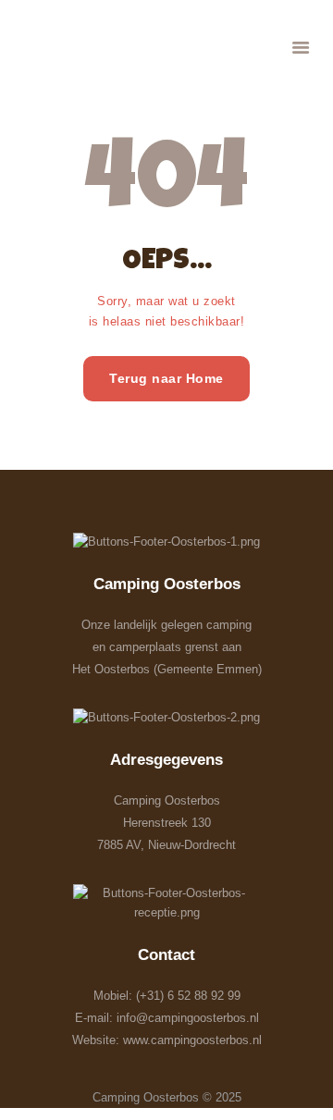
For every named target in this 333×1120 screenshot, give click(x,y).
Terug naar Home (166, 378)
